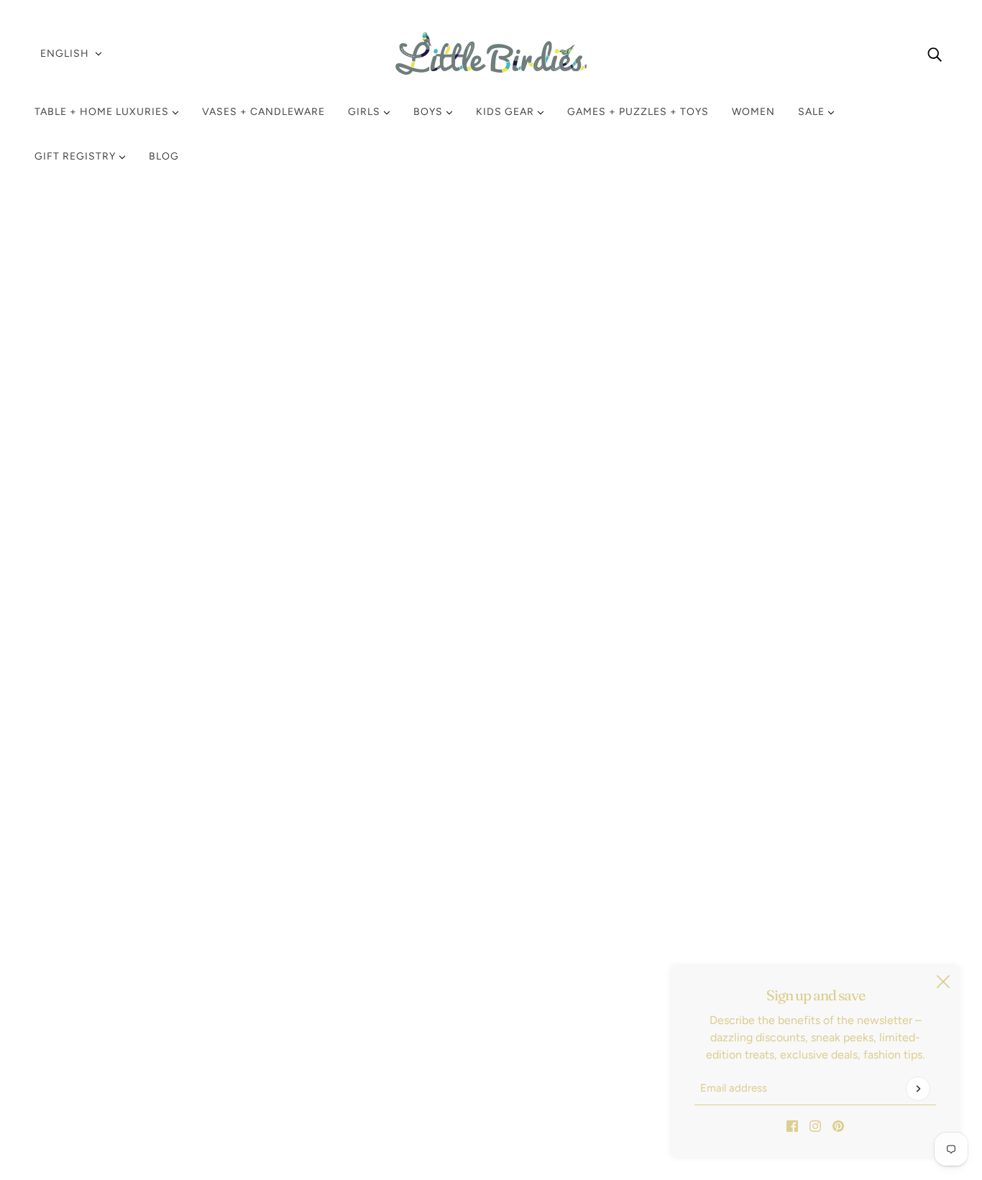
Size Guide (74, 1036)
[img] (934, 54)
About (62, 1070)
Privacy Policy (81, 1001)
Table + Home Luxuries (103, 112)
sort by (133, 368)
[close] (943, 981)
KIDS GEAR (506, 112)
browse (69, 368)
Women (753, 112)
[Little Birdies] (491, 53)
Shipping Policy (85, 984)
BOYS (429, 112)
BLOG (164, 156)
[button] (904, 368)
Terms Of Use (80, 1018)
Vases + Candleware (263, 112)
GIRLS (365, 112)
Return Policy (80, 967)
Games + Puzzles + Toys (638, 112)
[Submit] (918, 1089)
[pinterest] (838, 1125)
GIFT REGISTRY (77, 156)
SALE (812, 112)
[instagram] (815, 1125)
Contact (67, 1053)
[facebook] (792, 1125)
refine (192, 368)
